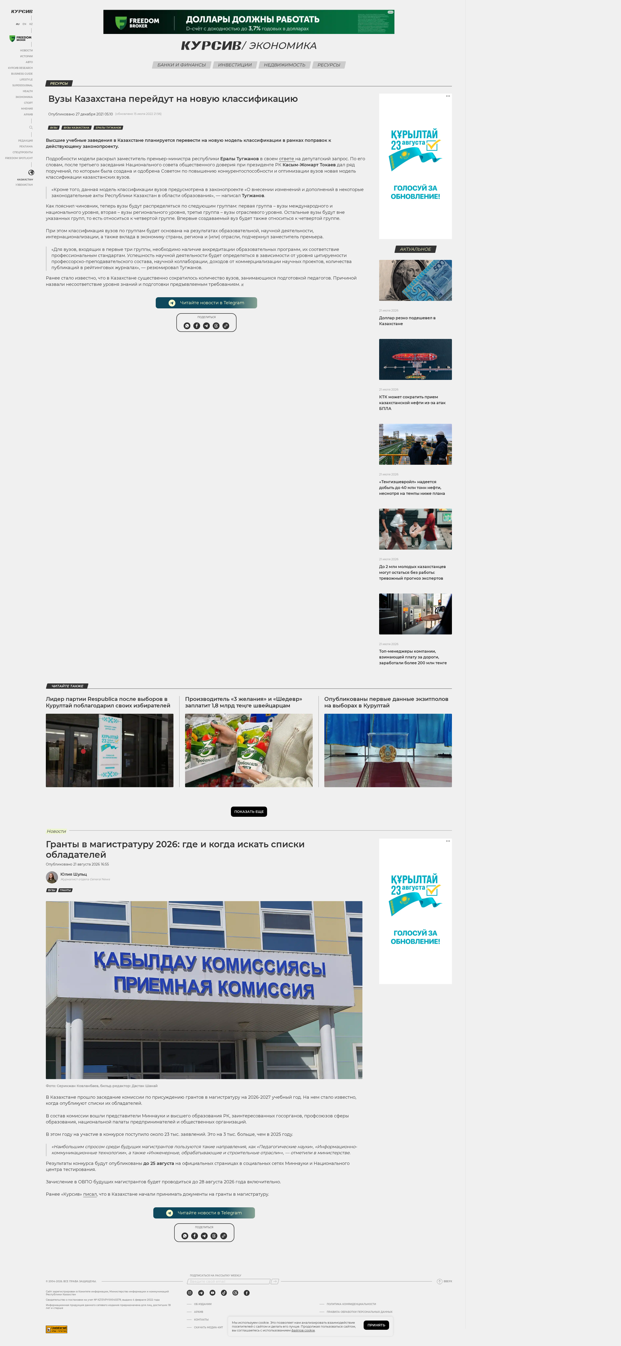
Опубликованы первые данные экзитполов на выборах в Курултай (386, 702)
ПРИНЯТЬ (376, 1325)
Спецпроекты (23, 152)
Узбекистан (24, 184)
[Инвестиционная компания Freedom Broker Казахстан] (20, 38)
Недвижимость (284, 65)
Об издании (203, 1304)
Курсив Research (20, 68)
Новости (26, 50)
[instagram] (190, 1293)
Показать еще (249, 811)
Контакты (201, 1319)
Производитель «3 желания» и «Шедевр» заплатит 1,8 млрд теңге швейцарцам (243, 702)
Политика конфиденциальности (351, 1304)
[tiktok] (224, 1293)
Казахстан (25, 179)
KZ (31, 24)
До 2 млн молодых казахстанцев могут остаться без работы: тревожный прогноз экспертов (412, 572)
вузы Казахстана (76, 127)
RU (17, 24)
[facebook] (247, 1293)
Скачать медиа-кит (208, 1327)
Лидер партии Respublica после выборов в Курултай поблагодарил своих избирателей (108, 702)
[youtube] (212, 1293)
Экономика (24, 97)
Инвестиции (235, 65)
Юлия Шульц (73, 874)
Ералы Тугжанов (108, 127)
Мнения (27, 108)
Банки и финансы (182, 65)
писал (90, 1194)
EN (24, 24)
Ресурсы (329, 65)
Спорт (28, 102)
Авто (29, 62)
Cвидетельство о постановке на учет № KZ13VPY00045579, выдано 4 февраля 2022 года (103, 1299)
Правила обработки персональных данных (359, 1312)
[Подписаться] (274, 1281)
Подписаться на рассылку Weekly (215, 1275)
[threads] (235, 1293)
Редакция (25, 140)
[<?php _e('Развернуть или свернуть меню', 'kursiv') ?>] (31, 172)
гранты (65, 890)
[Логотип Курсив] (22, 11)
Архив (28, 114)
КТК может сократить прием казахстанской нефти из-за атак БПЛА (412, 403)
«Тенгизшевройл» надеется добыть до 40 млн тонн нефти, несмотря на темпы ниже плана (412, 488)
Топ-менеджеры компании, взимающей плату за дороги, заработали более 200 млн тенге (413, 657)
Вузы (54, 127)
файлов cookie (303, 1330)
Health (28, 91)
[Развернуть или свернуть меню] (31, 128)
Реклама (26, 146)
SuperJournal (22, 85)
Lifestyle (26, 79)
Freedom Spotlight (19, 158)
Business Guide (22, 73)
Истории (26, 56)
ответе (287, 158)
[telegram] (201, 1293)
